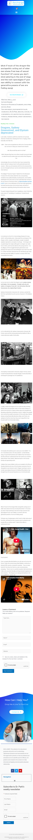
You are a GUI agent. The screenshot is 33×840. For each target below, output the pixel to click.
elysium (26, 112)
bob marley (8, 109)
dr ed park (27, 104)
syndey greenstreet (24, 117)
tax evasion (5, 119)
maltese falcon (18, 114)
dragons (21, 112)
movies (3, 107)
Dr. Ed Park (13, 112)
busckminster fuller (20, 109)
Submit (8, 822)
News (9, 107)
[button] (16, 12)
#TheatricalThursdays (15, 104)
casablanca (5, 112)
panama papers (12, 117)
